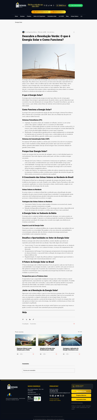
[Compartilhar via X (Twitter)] (26, 319)
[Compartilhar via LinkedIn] (30, 319)
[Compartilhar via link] (33, 319)
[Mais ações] (74, 32)
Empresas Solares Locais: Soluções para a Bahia (24, 349)
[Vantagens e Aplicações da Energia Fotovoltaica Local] (71, 340)
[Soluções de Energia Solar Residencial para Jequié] (48, 340)
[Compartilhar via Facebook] (23, 319)
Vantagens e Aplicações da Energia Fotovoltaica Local (70, 349)
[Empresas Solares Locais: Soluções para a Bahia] (25, 340)
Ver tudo (80, 331)
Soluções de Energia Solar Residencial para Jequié (47, 349)
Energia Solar (18, 22)
